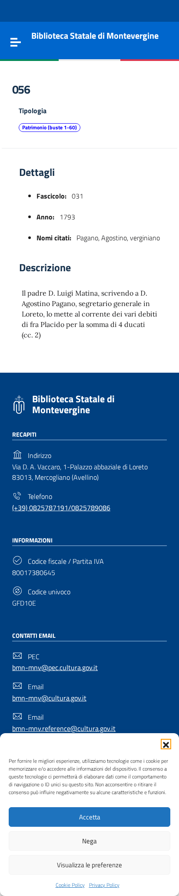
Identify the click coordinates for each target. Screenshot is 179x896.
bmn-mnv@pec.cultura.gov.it (55, 667)
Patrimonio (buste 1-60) (49, 127)
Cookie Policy (70, 885)
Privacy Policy (104, 885)
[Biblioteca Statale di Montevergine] (19, 403)
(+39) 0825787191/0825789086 (61, 507)
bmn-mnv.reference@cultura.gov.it (64, 728)
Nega (89, 841)
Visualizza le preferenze (89, 865)
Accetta (89, 817)
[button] (166, 744)
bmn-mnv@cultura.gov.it (49, 698)
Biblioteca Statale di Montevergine (73, 404)
